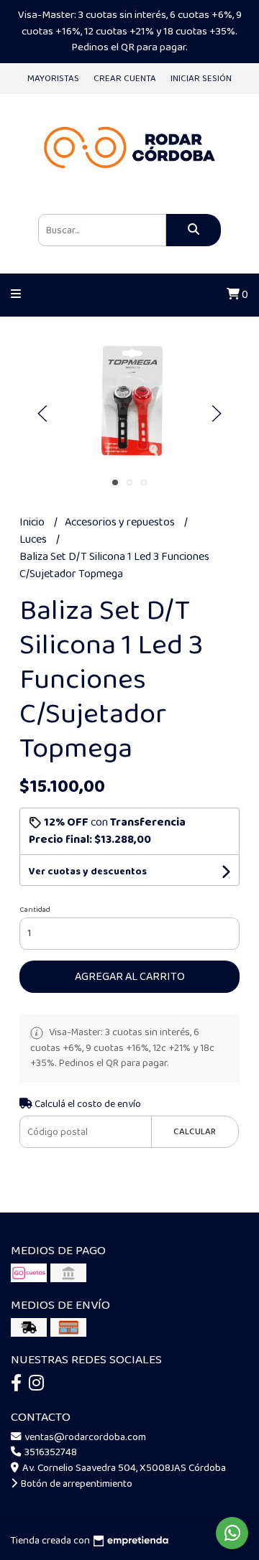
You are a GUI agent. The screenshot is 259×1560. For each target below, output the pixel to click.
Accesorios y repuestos (121, 522)
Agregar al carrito (130, 977)
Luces (34, 539)
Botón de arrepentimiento (75, 1484)
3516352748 (49, 1452)
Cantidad (34, 909)
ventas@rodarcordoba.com (84, 1437)
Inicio (33, 522)
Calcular (194, 1131)
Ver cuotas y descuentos (88, 871)
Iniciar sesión (201, 78)
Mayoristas (53, 78)
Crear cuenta (125, 78)
